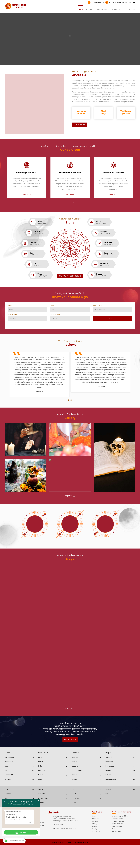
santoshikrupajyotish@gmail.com (120, 2)
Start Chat (23, 832)
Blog (121, 9)
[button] (68, 400)
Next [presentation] (72, 203)
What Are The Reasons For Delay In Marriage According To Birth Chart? (41, 671)
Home (80, 9)
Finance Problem (118, 821)
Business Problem (118, 829)
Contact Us (130, 9)
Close (38, 800)
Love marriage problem (120, 816)
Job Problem (116, 831)
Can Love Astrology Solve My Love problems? (28, 691)
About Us (89, 9)
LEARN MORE (79, 124)
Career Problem (117, 824)
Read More (27, 194)
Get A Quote (70, 739)
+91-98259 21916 (96, 2)
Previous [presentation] (67, 200)
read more (10, 657)
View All (70, 496)
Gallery (114, 9)
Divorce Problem (117, 818)
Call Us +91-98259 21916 (70, 276)
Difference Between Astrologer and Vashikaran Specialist (35, 651)
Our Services (101, 9)
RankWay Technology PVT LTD (77, 842)
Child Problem (117, 826)
